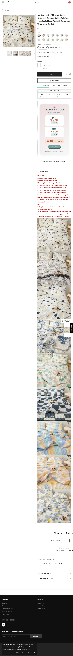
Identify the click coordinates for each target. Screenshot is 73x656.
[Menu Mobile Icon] (3, 2)
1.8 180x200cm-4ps (56, 52)
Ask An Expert (60, 161)
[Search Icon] (8, 2)
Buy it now (54, 80)
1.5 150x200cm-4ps (43, 52)
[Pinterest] (3, 624)
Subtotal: (39, 69)
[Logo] (36, 2)
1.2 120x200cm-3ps (55, 48)
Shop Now (54, 146)
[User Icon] (64, 2)
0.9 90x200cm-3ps (43, 48)
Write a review (55, 540)
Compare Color (29, 44)
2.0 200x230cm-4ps (43, 56)
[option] (19, 31)
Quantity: (39, 61)
